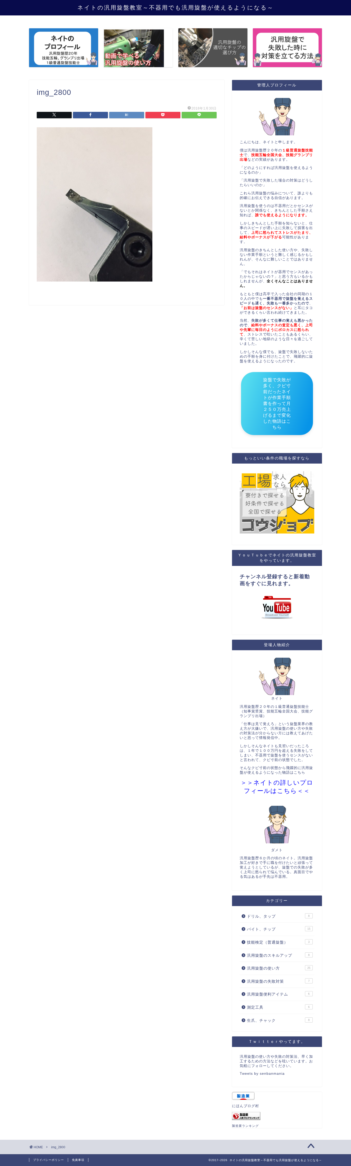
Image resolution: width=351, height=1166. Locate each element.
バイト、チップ (278, 929)
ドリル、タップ (278, 916)
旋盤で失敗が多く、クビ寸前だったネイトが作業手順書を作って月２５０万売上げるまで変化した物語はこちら (277, 403)
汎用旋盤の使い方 (278, 968)
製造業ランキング (245, 1126)
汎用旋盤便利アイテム (278, 994)
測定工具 (278, 1007)
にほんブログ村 (245, 1106)
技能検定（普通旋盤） (278, 942)
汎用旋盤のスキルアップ (278, 955)
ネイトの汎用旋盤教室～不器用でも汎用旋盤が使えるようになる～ (175, 7)
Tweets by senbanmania (262, 1073)
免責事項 (78, 1159)
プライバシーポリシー (48, 1159)
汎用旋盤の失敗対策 (278, 981)
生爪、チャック (278, 1020)
